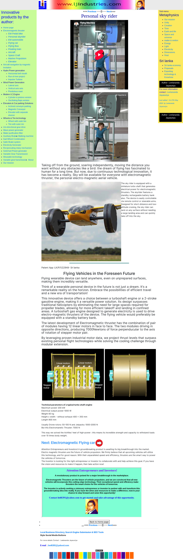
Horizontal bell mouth (17, 73)
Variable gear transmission (15, 160)
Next (108, 11)
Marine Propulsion (17, 58)
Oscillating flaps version (18, 100)
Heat (166, 55)
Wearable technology (12, 157)
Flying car (13, 43)
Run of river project (16, 76)
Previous (92, 11)
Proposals (168, 68)
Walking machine (25, 136)
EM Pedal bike (15, 33)
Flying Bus (13, 46)
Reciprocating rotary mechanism (17, 148)
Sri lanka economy (172, 65)
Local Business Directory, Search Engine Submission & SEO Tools (72, 532)
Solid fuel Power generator (15, 151)
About (30, 160)
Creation (168, 25)
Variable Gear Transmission (15, 154)
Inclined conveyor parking (19, 106)
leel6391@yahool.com (58, 545)
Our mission (8, 163)
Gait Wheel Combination (14, 139)
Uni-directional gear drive (14, 127)
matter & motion (171, 40)
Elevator (12, 61)
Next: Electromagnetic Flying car (68, 442)
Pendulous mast (15, 91)
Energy (167, 43)
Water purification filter (13, 133)
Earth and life (170, 31)
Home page (8, 28)
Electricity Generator (12, 145)
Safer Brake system (11, 142)
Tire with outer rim (16, 124)
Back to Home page (99, 522)
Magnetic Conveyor (16, 109)
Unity (166, 22)
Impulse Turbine (15, 79)
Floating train (14, 49)
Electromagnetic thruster (14, 31)
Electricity (168, 49)
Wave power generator (13, 130)
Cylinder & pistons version (19, 97)
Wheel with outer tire (17, 121)
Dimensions (169, 52)
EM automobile (15, 40)
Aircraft (11, 52)
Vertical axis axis (15, 88)
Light (166, 46)
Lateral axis (13, 85)
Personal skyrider (17, 36)
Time (166, 28)
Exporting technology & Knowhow (170, 74)
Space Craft (14, 55)
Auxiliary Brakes (10, 136)
